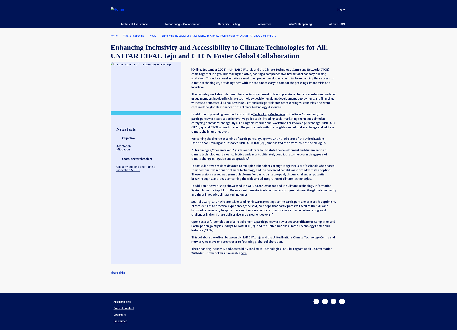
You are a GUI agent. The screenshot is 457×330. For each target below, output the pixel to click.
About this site (122, 301)
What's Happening (300, 24)
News (153, 35)
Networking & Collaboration (182, 24)
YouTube (342, 301)
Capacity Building (229, 24)
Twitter (325, 301)
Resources (264, 24)
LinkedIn (333, 301)
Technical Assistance (134, 24)
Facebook (316, 301)
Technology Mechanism (269, 114)
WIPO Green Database (262, 186)
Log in (341, 9)
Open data (120, 314)
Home (114, 35)
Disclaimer (120, 321)
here (244, 253)
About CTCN (337, 24)
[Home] (119, 9)
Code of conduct (124, 308)
